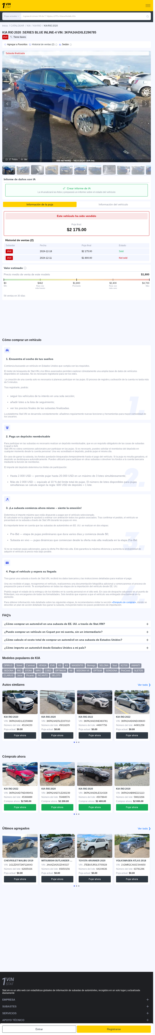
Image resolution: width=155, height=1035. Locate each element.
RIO (19, 670)
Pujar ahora (20, 735)
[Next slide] (145, 103)
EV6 (52, 665)
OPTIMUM (60, 670)
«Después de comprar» (124, 602)
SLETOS (138, 670)
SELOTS (56, 675)
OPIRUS (8, 665)
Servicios (9, 1013)
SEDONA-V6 (82, 670)
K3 (59, 665)
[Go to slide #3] (37, 170)
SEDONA (8, 670)
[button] (11, 16)
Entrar (39, 1029)
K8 (71, 670)
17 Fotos (13, 159)
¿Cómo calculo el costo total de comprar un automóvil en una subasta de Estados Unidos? (63, 639)
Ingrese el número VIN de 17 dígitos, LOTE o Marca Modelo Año (49, 16)
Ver (25, 159)
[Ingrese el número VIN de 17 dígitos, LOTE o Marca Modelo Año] (147, 16)
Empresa (8, 999)
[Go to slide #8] (109, 170)
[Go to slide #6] (80, 170)
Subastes (9, 1006)
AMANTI (135, 665)
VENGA (42, 665)
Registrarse (114, 1029)
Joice (19, 675)
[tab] (74, 742)
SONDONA (111, 670)
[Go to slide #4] (51, 170)
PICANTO (43, 675)
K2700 (124, 665)
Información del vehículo (113, 204)
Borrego (91, 665)
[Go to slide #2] (23, 170)
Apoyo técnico (13, 1020)
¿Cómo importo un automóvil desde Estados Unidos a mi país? (45, 647)
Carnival (30, 665)
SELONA (103, 665)
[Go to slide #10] (138, 170)
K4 (66, 665)
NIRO (38, 670)
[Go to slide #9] (123, 170)
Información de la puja (39, 204)
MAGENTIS (77, 665)
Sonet (19, 665)
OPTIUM (97, 670)
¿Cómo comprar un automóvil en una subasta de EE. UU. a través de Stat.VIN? (54, 623)
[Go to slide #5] (66, 170)
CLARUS (8, 675)
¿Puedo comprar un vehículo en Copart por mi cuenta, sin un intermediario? (53, 631)
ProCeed (125, 670)
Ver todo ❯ (144, 684)
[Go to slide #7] (94, 170)
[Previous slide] (7, 103)
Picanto (30, 675)
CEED (48, 670)
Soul (114, 665)
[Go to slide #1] (8, 170)
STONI (28, 670)
